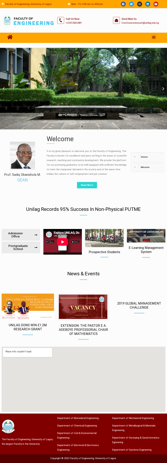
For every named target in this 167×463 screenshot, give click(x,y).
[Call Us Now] (60, 20)
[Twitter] (131, 4)
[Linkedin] (147, 4)
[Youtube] (155, 4)
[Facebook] (123, 4)
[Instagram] (139, 4)
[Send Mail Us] (116, 20)
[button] (153, 37)
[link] (147, 157)
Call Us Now (72, 18)
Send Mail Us (129, 18)
